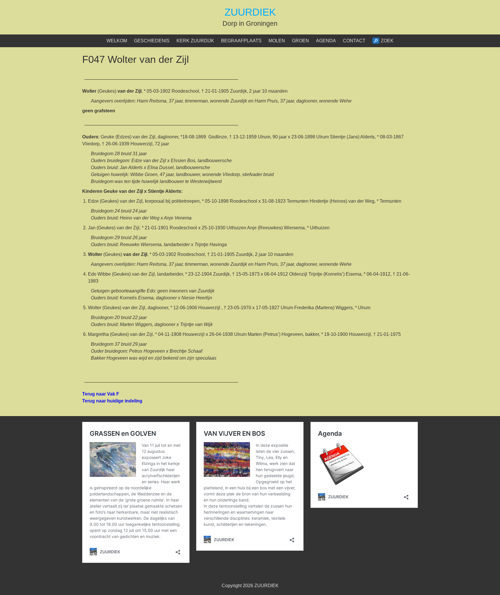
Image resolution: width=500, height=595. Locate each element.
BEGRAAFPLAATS (241, 40)
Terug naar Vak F (100, 393)
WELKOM (116, 40)
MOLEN (277, 40)
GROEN (300, 40)
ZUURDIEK (250, 12)
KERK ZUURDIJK (195, 40)
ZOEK (387, 40)
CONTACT (354, 40)
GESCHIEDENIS (152, 40)
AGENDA (326, 40)
